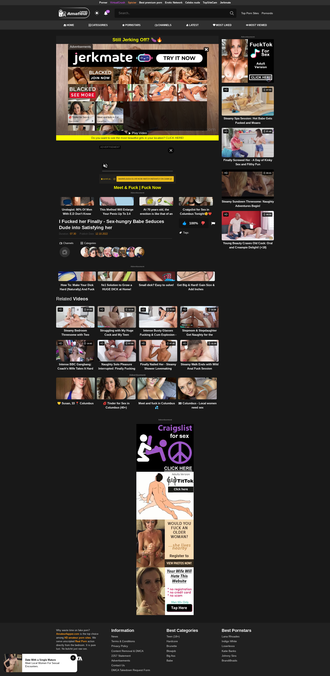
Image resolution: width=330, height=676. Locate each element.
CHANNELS (164, 25)
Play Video (139, 133)
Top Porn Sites (250, 13)
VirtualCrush (117, 2)
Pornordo (267, 13)
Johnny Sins (229, 655)
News (114, 636)
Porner (103, 2)
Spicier (132, 2)
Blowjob (171, 650)
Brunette (172, 646)
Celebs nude (192, 2)
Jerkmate (225, 2)
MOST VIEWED (258, 25)
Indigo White (229, 641)
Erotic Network (173, 2)
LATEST (194, 25)
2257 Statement (121, 655)
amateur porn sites (80, 637)
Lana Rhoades (230, 636)
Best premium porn (150, 2)
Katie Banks (229, 650)
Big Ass (171, 655)
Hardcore (172, 641)
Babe (170, 660)
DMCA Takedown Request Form (130, 670)
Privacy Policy (119, 646)
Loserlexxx (228, 646)
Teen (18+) (173, 636)
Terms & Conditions (123, 641)
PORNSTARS (133, 25)
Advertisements (120, 660)
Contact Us (118, 665)
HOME (70, 25)
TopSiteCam (210, 2)
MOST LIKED (223, 25)
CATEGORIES (99, 25)
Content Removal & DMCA (127, 650)
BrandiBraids (229, 660)
